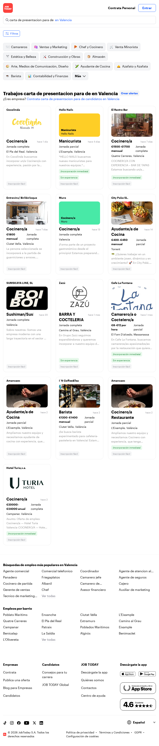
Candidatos (11, 695)
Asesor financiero (93, 589)
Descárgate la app (94, 672)
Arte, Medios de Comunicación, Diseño (39, 66)
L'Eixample (126, 614)
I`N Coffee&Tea (69, 380)
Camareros (19, 47)
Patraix (47, 627)
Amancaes (13, 380)
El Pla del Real (51, 621)
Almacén (98, 56)
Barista (16, 76)
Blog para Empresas (17, 688)
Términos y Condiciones (114, 732)
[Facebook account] (19, 723)
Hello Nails (66, 109)
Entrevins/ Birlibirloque (21, 197)
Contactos (89, 688)
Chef (45, 589)
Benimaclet (127, 633)
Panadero (10, 577)
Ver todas (48, 596)
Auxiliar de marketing (134, 589)
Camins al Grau (130, 621)
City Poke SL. (119, 197)
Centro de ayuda (93, 695)
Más (78, 76)
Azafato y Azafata (135, 66)
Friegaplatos (51, 577)
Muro (62, 197)
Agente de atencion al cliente (135, 571)
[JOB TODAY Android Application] (147, 674)
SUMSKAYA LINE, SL (19, 282)
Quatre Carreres (15, 621)
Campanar (11, 627)
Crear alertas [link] (129, 93)
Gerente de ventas (16, 589)
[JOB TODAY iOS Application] (128, 674)
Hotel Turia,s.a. (16, 467)
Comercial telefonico (57, 571)
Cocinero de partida (17, 583)
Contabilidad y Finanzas (50, 76)
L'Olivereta (11, 639)
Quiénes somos (92, 680)
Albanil (47, 583)
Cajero (124, 583)
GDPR (138, 732)
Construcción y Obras (64, 56)
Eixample (125, 627)
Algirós (85, 633)
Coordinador (89, 571)
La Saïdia (48, 633)
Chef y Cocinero (91, 47)
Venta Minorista (126, 47)
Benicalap (10, 633)
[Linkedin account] (41, 723)
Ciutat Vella (88, 614)
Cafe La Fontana (121, 282)
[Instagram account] (12, 723)
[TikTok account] (5, 723)
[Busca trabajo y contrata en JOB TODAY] (8, 8)
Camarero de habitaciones (89, 584)
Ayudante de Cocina (95, 66)
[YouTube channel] (26, 723)
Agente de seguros (133, 577)
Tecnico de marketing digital (19, 596)
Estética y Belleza (23, 56)
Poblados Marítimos (94, 627)
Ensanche (49, 614)
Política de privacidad (80, 732)
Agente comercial (16, 571)
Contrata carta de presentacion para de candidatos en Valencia (73, 99)
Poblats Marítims (15, 614)
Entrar (147, 8)
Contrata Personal (121, 8)
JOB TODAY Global (55, 684)
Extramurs (87, 621)
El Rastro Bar (119, 109)
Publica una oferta (16, 680)
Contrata (9, 672)
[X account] (34, 723)
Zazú (62, 282)
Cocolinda (13, 109)
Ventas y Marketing (53, 47)
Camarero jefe (90, 577)
